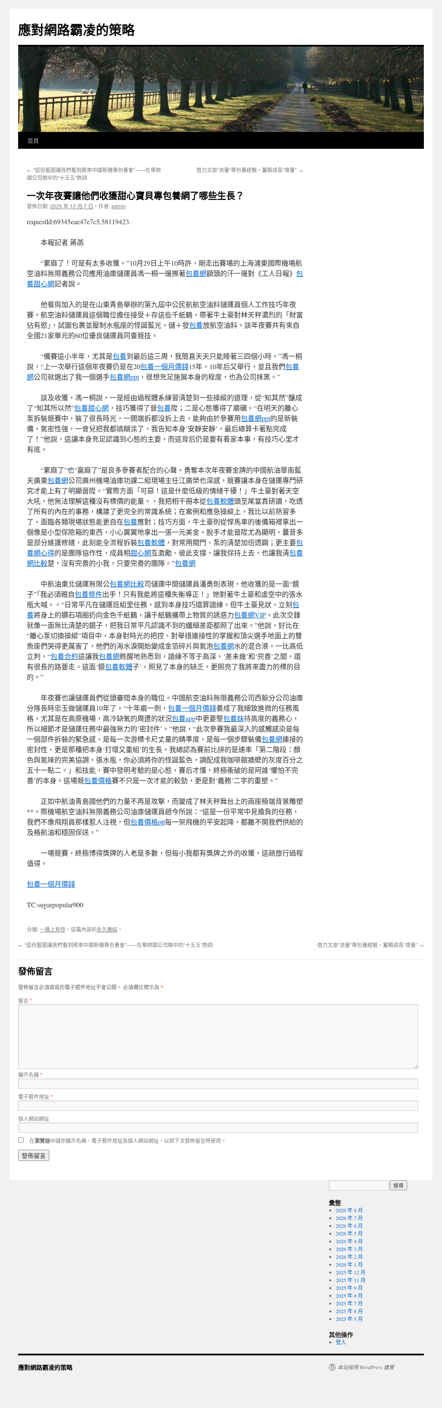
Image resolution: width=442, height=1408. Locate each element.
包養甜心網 (91, 407)
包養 (196, 324)
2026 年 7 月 (349, 1217)
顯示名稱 (30, 1074)
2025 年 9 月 (349, 1287)
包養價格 (98, 780)
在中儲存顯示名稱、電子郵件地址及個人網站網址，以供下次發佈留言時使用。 (127, 1140)
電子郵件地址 (35, 1096)
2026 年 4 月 (349, 1241)
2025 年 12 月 (351, 1272)
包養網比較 (127, 583)
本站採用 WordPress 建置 (366, 1367)
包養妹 (233, 718)
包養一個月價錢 (164, 366)
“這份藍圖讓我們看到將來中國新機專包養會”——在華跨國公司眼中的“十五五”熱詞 (115, 944)
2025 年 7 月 (349, 1303)
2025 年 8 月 (349, 1295)
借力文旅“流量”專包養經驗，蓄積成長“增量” (249, 169)
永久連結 (107, 929)
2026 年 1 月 (349, 1264)
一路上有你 (53, 929)
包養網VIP (250, 614)
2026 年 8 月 (349, 1210)
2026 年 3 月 (349, 1248)
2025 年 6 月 (349, 1311)
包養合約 (64, 656)
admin (118, 206)
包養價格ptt (147, 821)
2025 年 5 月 (349, 1318)
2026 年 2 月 (349, 1256)
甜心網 (140, 552)
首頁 (33, 140)
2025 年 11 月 (351, 1279)
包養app (184, 718)
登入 (341, 1342)
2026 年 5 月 (349, 1233)
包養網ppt (124, 376)
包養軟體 (220, 500)
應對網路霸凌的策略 (76, 29)
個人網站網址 (33, 1118)
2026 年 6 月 (349, 1225)
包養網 (196, 273)
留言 (25, 1000)
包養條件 (88, 594)
